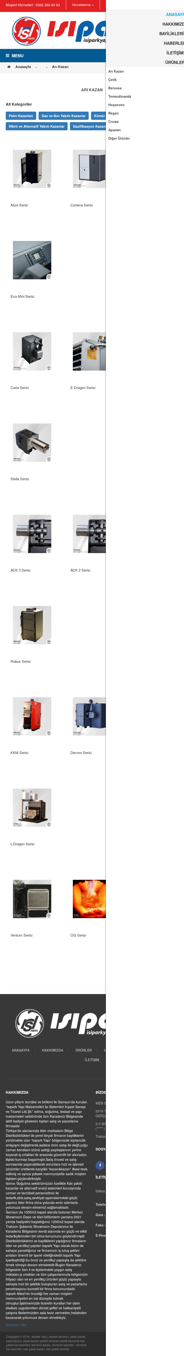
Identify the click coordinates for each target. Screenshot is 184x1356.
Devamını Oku (16, 1324)
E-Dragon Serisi (82, 387)
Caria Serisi (20, 387)
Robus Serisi (21, 661)
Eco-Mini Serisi (22, 296)
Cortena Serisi (81, 204)
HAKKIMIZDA (52, 1050)
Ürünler (83, 1050)
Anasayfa (23, 66)
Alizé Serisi (19, 204)
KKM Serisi (19, 752)
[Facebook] (100, 1165)
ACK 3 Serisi (20, 569)
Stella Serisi (20, 478)
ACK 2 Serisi (80, 569)
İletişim (92, 1059)
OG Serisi (78, 935)
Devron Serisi (81, 752)
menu (17, 55)
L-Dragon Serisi (22, 843)
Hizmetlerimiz (81, 4)
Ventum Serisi (21, 935)
